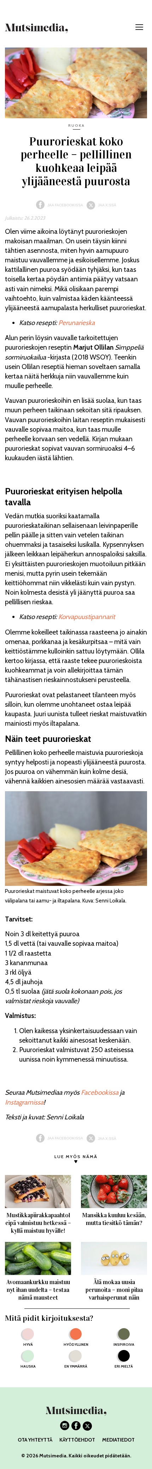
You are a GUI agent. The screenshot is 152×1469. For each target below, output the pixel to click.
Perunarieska (76, 323)
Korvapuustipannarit (86, 617)
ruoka (76, 125)
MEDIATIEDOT (118, 1440)
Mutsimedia (52, 1455)
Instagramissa (24, 1102)
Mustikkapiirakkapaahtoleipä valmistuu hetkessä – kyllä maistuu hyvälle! (38, 1223)
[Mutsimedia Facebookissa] (76, 1428)
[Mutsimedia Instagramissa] (64, 1428)
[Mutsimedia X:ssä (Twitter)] (87, 1428)
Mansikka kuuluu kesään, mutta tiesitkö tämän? (114, 1219)
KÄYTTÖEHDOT (77, 1440)
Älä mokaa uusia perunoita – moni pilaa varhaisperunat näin (114, 1290)
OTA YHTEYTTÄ (35, 1440)
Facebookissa (99, 1092)
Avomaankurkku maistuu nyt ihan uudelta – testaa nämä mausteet (38, 1290)
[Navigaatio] (139, 27)
